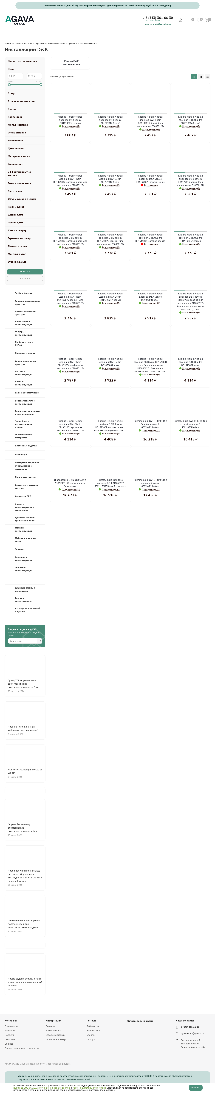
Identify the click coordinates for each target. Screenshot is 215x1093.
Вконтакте (130, 1028)
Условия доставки (55, 1035)
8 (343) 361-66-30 (159, 17)
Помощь (50, 1026)
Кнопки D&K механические (71, 63)
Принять (195, 1087)
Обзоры (91, 1039)
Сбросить (25, 278)
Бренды (91, 1035)
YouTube (138, 1028)
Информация (53, 1020)
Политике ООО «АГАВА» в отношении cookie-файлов (41, 1087)
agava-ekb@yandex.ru (158, 23)
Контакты (10, 1030)
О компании (11, 1026)
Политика (10, 1039)
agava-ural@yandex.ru (193, 1033)
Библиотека (93, 1026)
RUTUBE (146, 1028)
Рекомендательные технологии (22, 1048)
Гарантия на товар (56, 1039)
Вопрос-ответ (94, 1030)
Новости (9, 1035)
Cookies (9, 1043)
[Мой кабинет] (180, 20)
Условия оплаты (54, 1030)
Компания (11, 1020)
